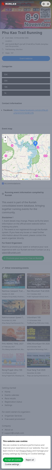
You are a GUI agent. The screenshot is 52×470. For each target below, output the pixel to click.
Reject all (30, 459)
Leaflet (26, 179)
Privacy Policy (25, 450)
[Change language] (43, 4)
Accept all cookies (13, 459)
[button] (31, 138)
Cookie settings (12, 464)
